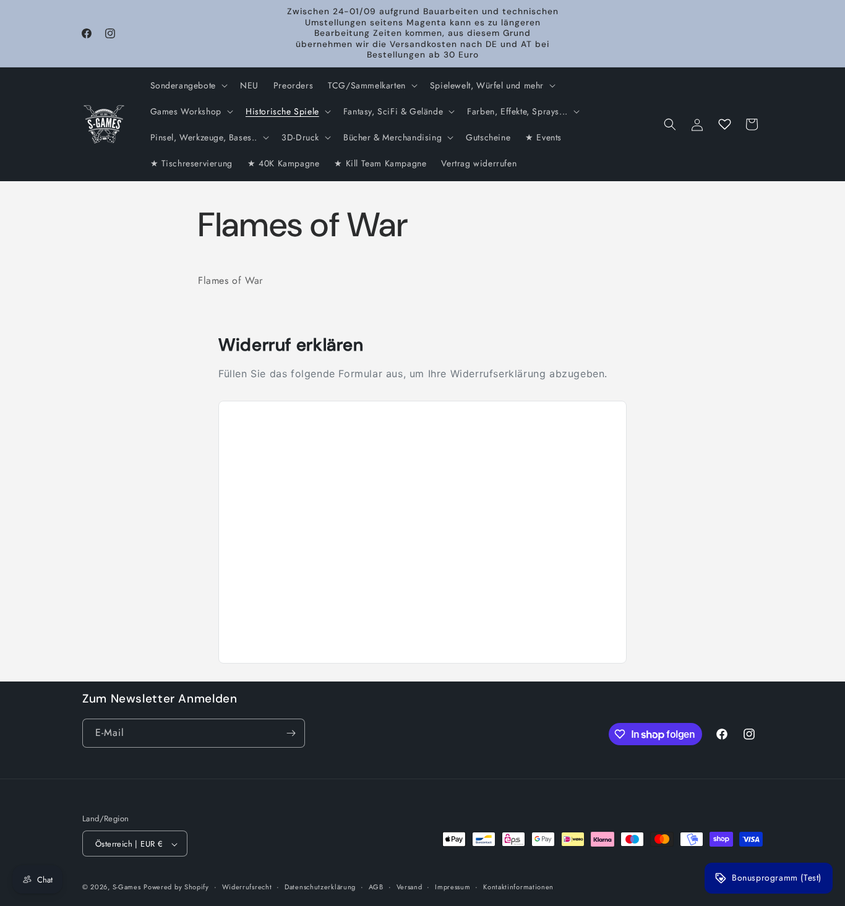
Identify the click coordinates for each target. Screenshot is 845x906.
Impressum (452, 887)
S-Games (127, 887)
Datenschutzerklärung (320, 887)
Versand (409, 887)
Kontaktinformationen (518, 887)
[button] (188, 85)
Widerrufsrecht (247, 887)
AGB (376, 887)
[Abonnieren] (290, 733)
